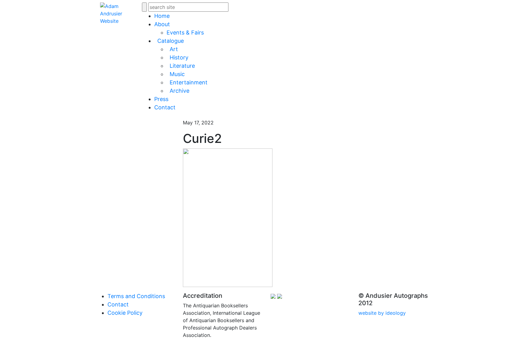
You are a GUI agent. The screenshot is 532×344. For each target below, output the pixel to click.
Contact (164, 107)
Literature (182, 66)
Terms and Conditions (136, 296)
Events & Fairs (185, 32)
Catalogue (170, 41)
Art (174, 49)
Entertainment (189, 82)
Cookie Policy (125, 313)
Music (177, 74)
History (179, 57)
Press (161, 99)
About (162, 24)
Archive (179, 90)
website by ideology (382, 313)
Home (162, 16)
